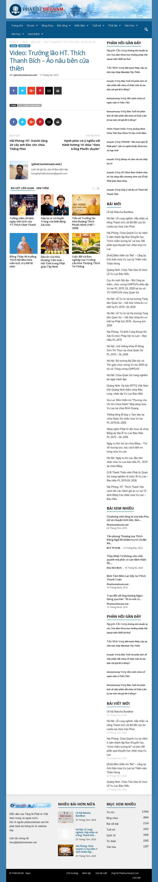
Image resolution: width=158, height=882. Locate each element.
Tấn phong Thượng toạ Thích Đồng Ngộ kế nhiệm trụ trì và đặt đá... (126, 539)
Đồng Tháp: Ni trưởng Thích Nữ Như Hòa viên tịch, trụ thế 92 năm (23, 261)
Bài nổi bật (112, 823)
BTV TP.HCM (113, 547)
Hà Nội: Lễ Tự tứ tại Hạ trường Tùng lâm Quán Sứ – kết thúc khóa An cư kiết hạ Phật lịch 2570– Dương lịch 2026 (127, 319)
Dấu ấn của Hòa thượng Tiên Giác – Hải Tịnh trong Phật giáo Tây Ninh (53, 261)
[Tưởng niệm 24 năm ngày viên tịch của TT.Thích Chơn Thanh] (24, 204)
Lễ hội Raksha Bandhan (120, 212)
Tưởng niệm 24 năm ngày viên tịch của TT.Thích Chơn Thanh (23, 221)
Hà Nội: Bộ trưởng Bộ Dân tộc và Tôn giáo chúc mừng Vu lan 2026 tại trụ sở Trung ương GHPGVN (127, 364)
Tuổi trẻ (96, 25)
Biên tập (86, 873)
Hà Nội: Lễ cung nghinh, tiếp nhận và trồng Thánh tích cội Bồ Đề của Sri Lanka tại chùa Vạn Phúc (127, 222)
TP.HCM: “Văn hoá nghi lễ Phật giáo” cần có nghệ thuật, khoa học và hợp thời (127, 146)
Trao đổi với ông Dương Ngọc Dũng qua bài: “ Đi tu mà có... (125, 597)
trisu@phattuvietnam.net (23, 842)
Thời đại (112, 25)
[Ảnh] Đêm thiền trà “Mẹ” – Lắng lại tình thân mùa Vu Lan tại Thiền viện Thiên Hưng (127, 259)
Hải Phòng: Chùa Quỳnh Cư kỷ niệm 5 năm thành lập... (86, 848)
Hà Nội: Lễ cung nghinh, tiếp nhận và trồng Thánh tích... (87, 832)
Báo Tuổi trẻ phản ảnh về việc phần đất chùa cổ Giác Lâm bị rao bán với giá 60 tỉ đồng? (127, 85)
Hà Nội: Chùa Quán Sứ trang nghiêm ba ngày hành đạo (127, 377)
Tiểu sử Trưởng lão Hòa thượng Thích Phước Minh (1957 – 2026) (83, 223)
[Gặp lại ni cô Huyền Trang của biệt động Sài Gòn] (55, 204)
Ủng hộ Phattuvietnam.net (125, 873)
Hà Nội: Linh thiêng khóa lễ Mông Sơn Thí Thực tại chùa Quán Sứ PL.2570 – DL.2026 (125, 350)
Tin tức (30, 25)
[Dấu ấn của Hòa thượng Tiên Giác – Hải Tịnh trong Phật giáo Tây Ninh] (55, 243)
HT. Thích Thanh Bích (29, 105)
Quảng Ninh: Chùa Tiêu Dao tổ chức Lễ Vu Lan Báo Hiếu (127, 271)
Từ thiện (111, 841)
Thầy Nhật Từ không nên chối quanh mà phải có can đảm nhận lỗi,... (126, 559)
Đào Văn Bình (114, 567)
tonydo (110, 81)
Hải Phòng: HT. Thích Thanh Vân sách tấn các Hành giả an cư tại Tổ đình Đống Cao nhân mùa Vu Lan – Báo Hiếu (126, 493)
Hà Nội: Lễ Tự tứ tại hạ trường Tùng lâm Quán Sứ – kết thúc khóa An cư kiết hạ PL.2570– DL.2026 (127, 302)
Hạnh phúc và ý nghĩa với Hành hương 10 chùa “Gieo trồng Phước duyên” (81, 145)
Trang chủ (17, 25)
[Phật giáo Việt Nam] (79, 9)
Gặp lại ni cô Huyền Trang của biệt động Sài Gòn (53, 221)
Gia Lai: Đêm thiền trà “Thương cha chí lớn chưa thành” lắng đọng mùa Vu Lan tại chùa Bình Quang (127, 404)
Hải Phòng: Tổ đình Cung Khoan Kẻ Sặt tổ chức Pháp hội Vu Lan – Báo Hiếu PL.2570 (127, 335)
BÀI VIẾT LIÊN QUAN (22, 188)
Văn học (16, 34)
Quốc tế (111, 835)
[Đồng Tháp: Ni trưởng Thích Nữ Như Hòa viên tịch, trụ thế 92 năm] (24, 243)
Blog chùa (47, 25)
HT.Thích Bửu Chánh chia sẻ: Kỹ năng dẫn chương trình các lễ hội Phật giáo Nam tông (127, 176)
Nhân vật (35, 42)
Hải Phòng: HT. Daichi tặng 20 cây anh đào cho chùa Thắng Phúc (29, 145)
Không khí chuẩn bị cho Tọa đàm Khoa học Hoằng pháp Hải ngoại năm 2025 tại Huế (127, 54)
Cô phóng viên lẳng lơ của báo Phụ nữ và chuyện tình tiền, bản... (128, 518)
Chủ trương (72, 873)
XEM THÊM (42, 188)
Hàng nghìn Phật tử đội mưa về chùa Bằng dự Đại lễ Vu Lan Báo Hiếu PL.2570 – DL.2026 (127, 433)
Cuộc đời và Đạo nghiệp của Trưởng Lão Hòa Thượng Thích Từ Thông (86, 261)
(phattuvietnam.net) (25, 74)
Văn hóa (129, 25)
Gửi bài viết (101, 873)
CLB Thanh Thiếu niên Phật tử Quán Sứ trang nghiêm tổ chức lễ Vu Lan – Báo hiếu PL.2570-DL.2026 (127, 476)
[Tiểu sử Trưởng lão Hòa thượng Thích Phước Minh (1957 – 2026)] (86, 204)
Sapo (28, 873)
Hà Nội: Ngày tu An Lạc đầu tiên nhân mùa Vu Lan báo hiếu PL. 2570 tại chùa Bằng (127, 462)
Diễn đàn (80, 25)
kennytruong (113, 98)
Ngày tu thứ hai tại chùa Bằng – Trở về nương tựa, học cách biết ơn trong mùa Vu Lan (127, 447)
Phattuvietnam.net (118, 524)
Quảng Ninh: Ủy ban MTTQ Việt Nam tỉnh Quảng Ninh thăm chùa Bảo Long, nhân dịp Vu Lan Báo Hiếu (127, 389)
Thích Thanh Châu (116, 129)
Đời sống (62, 25)
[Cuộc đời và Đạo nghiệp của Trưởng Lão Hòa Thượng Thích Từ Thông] (86, 243)
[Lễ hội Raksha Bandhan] (65, 817)
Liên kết (136, 877)
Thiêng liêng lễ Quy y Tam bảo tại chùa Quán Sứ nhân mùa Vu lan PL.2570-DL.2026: (125, 418)
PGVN (25, 42)
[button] (146, 29)
